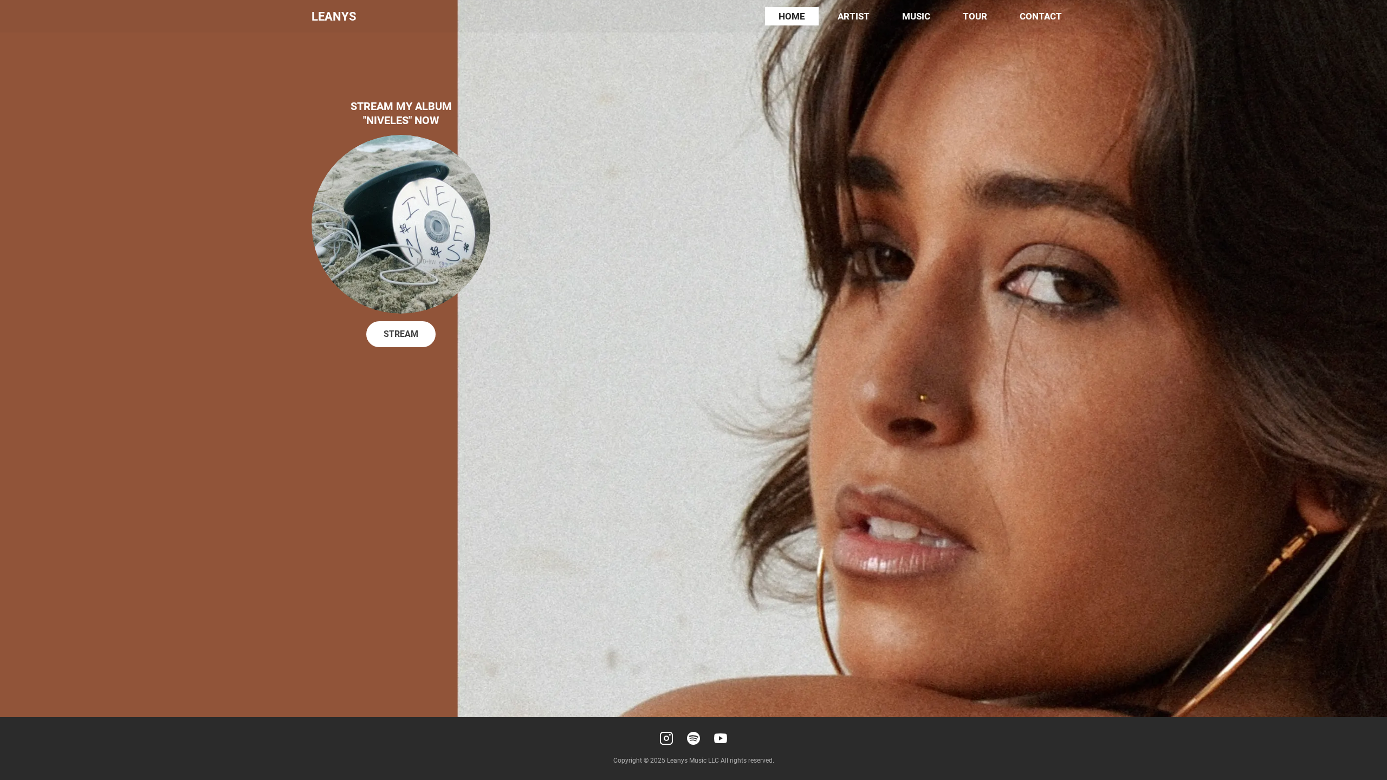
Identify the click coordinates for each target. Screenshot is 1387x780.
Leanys (334, 16)
